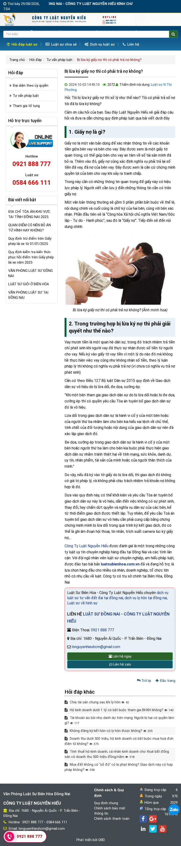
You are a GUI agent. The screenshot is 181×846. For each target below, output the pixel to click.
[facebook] (143, 819)
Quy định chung (106, 803)
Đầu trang (167, 681)
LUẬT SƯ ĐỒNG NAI (101, 613)
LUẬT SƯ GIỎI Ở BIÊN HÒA (28, 284)
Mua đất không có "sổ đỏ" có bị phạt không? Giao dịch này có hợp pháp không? (119, 767)
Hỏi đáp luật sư (24, 44)
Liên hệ (132, 44)
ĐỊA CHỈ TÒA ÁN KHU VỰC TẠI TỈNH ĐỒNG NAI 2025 (29, 214)
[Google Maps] (153, 819)
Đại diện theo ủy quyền (30, 85)
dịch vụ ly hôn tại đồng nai (146, 598)
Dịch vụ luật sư (102, 44)
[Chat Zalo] (174, 810)
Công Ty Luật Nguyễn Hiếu (86, 546)
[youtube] (162, 829)
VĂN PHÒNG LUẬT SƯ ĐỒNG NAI (30, 273)
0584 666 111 (31, 182)
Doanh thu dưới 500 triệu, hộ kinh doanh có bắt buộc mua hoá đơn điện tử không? (119, 741)
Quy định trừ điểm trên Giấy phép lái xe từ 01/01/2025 (29, 241)
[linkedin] (143, 829)
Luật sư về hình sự (82, 603)
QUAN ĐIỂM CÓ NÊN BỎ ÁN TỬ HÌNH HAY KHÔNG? (29, 227)
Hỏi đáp (35, 60)
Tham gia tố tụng (26, 106)
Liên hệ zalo (121, 664)
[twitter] (153, 829)
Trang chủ (17, 60)
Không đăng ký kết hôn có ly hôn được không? (110, 731)
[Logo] (60, 19)
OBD (101, 840)
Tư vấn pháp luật (59, 60)
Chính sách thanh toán (111, 818)
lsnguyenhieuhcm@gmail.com (96, 647)
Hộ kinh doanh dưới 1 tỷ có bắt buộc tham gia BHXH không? (121, 710)
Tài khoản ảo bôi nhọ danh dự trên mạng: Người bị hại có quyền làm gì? (119, 720)
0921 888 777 (102, 630)
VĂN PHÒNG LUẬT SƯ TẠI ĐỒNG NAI (28, 295)
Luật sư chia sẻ (63, 44)
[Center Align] (173, 34)
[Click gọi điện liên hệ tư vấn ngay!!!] (9, 836)
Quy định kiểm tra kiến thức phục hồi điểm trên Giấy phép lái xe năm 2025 (31, 257)
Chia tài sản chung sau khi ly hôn (99, 702)
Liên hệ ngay (122, 656)
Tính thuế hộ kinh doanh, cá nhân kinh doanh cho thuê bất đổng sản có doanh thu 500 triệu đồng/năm (117, 754)
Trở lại (145, 681)
